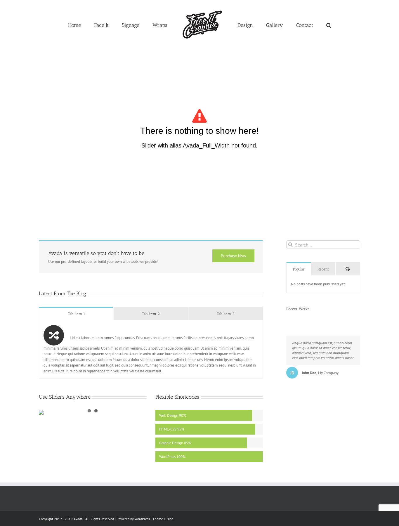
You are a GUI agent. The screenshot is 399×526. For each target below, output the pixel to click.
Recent (323, 269)
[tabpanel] (151, 349)
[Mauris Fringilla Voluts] (288, 320)
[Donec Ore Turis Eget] (286, 320)
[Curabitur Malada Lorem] (293, 320)
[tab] (76, 313)
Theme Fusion (163, 519)
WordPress (142, 519)
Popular (299, 269)
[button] (301, 24)
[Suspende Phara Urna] (295, 320)
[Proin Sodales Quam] (290, 320)
